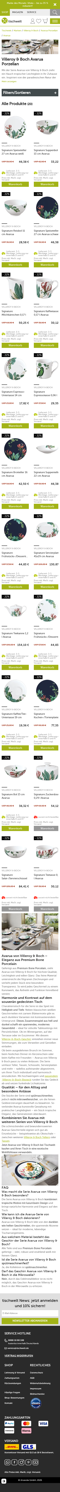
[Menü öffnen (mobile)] (55, 21)
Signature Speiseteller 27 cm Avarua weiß (14, 152)
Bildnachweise (37, 1394)
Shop (5, 12)
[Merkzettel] (38, 22)
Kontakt (8, 1403)
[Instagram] (21, 1464)
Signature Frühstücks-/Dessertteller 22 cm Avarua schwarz (15, 554)
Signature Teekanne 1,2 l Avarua (15, 635)
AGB (32, 1378)
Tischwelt (6, 30)
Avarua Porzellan (49, 30)
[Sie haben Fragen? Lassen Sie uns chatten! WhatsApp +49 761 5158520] (7, 1464)
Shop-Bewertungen (14, 1398)
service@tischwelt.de (18, 1348)
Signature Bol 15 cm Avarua (13, 796)
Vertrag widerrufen (18, 1356)
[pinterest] (28, 1464)
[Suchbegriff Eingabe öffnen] (55, 12)
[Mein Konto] (32, 22)
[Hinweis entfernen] (55, 4)
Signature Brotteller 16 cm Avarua (15, 474)
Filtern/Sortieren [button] (16, 92)
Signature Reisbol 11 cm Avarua (13, 232)
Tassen (6, 1140)
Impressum (35, 1389)
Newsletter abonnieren (30, 1321)
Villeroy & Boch (31, 30)
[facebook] (14, 1464)
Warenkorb (15, 184)
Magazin (17, 12)
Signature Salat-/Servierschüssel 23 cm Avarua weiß (14, 876)
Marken (17, 30)
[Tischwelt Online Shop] (12, 20)
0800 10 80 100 (16, 1340)
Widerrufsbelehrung (40, 1383)
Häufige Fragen (12, 1393)
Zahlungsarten (11, 1378)
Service (31, 12)
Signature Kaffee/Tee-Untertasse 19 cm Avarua (14, 715)
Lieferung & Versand (14, 1373)
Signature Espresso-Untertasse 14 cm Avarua (13, 393)
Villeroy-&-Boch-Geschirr (16, 1039)
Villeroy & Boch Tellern (37, 1137)
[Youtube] (35, 1464)
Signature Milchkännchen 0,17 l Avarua (14, 313)
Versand (36, 1472)
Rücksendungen (12, 1383)
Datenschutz (36, 1373)
